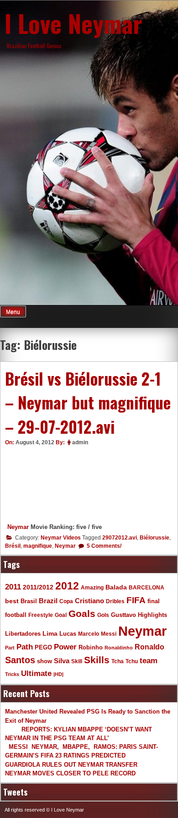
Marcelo (88, 634)
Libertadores (23, 633)
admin (80, 442)
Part (10, 647)
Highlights (152, 615)
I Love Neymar (73, 23)
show (44, 661)
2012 (67, 586)
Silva (61, 661)
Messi (108, 634)
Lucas (67, 633)
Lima (50, 633)
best (12, 601)
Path (24, 646)
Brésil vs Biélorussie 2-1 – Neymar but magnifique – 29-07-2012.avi (88, 402)
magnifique (37, 546)
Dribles (115, 601)
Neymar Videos (61, 537)
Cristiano (89, 601)
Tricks (12, 674)
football (15, 615)
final (153, 601)
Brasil (29, 601)
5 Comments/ (103, 546)
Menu (13, 312)
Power (65, 647)
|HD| (58, 674)
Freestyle (40, 615)
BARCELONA (146, 587)
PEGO (43, 647)
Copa (66, 601)
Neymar (18, 527)
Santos (20, 660)
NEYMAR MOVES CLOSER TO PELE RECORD (70, 773)
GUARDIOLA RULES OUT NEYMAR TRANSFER (71, 764)
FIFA (136, 600)
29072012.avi (119, 537)
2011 (13, 587)
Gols (103, 615)
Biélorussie (154, 537)
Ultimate (36, 673)
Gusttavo (123, 614)
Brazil (48, 601)
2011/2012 (38, 587)
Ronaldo (149, 647)
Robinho (91, 647)
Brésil (13, 546)
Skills (97, 659)
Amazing (92, 587)
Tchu (132, 661)
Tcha (117, 661)
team (148, 660)
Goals (81, 613)
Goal (61, 615)
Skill (76, 661)
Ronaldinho (119, 647)
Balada (116, 587)
